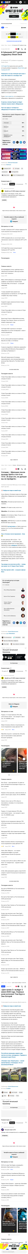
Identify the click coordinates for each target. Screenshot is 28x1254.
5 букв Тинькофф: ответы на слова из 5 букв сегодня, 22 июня (13, 444)
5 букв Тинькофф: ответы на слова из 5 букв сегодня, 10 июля (13, 386)
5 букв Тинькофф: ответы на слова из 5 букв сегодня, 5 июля (13, 419)
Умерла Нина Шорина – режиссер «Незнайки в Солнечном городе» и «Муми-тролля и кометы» (14, 1185)
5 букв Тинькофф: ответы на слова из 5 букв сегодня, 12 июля (13, 377)
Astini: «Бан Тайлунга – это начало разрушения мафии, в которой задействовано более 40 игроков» (10, 852)
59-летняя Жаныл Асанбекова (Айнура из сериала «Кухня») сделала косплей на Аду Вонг (13, 1175)
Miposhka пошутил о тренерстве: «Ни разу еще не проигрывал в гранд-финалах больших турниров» (13, 735)
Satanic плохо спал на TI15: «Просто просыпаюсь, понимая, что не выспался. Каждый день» (12, 803)
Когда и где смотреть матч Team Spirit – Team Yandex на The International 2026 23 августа (13, 924)
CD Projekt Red (5, 66)
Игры (6, 45)
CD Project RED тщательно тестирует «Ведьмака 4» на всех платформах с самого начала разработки (13, 330)
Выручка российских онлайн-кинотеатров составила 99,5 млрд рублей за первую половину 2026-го (13, 1195)
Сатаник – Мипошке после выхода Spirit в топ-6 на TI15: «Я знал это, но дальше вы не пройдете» (20, 465)
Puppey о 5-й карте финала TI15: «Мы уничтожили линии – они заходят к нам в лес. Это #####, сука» (12, 716)
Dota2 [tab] (6, 27)
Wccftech (8, 164)
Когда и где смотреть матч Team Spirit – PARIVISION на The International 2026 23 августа (12, 915)
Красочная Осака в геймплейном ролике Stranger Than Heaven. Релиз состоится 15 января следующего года (12, 320)
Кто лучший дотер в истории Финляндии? (10, 581)
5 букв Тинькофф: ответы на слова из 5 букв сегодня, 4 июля (13, 427)
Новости (9, 45)
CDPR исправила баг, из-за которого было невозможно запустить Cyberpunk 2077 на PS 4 (14, 239)
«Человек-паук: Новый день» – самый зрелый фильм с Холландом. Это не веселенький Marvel (12, 1062)
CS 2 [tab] (3, 27)
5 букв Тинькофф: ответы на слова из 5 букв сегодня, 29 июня (13, 435)
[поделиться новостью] (25, 49)
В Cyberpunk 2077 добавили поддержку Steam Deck (19, 45)
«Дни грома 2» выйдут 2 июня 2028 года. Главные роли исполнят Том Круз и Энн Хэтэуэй (19, 982)
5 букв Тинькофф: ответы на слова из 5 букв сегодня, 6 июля (13, 411)
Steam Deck (21, 68)
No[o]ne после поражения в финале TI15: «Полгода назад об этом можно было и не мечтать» (13, 823)
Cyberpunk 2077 (5, 70)
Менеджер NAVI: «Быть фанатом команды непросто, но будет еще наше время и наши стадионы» (13, 833)
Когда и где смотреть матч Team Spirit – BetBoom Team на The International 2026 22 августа (13, 942)
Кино (6, 982)
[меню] (25, 2)
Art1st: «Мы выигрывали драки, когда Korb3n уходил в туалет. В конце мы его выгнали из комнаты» (13, 872)
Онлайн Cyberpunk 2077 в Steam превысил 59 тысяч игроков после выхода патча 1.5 (14, 230)
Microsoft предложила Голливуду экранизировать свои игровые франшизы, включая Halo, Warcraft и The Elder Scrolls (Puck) (13, 360)
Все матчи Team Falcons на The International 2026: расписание (13, 951)
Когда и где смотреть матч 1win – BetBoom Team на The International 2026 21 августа (13, 969)
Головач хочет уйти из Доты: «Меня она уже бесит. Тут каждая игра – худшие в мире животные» (13, 862)
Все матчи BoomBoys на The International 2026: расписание (12, 932)
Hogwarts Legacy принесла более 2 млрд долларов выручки (12, 303)
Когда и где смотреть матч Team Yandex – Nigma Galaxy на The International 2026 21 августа (12, 960)
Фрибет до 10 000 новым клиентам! (15, 191)
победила (14, 545)
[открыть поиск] (16, 2)
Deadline (8, 1088)
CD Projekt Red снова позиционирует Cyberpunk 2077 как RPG (11, 249)
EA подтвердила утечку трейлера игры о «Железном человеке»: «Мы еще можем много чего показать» (12, 271)
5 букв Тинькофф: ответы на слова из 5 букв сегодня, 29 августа (13, 311)
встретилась (12, 526)
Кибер (2, 45)
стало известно (9, 96)
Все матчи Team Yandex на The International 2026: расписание (13, 906)
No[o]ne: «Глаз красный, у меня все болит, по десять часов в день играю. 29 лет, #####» (13, 793)
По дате (4, 184)
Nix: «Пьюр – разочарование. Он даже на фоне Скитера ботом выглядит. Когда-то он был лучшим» (13, 784)
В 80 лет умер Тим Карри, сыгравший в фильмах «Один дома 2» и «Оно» (12, 1166)
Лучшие (12, 184)
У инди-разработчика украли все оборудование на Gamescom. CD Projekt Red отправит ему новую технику (13, 293)
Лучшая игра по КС (10, 1129)
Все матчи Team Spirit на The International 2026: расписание (12, 897)
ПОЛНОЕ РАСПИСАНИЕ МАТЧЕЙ (14, 41)
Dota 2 (6, 465)
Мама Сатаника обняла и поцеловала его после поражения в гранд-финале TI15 (12, 726)
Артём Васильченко (13, 631)
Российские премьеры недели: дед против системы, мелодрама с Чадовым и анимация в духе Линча (14, 1055)
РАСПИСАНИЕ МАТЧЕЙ (6, 23)
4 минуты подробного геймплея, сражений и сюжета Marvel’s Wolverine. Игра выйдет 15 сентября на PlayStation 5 (13, 349)
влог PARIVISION (10, 633)
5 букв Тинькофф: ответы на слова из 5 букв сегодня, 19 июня (13, 452)
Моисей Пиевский (12, 162)
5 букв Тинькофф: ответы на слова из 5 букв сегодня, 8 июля (13, 402)
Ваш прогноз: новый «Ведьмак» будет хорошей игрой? (13, 115)
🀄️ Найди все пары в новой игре (11, 490)
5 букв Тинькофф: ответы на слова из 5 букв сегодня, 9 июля (13, 394)
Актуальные (19, 184)
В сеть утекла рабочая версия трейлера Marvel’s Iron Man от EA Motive (12, 339)
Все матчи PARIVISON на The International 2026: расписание (12, 889)
